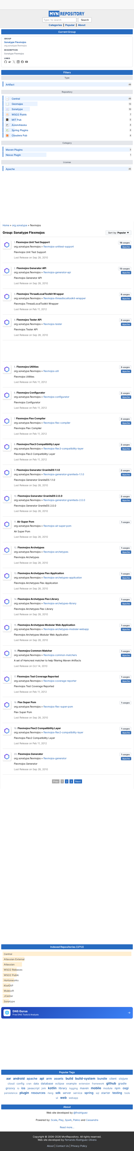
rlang (51, 1092)
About (81, 25)
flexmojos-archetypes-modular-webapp (66, 629)
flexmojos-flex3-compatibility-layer (63, 448)
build (70, 1078)
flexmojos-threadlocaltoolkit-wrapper (64, 298)
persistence (11, 1092)
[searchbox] (59, 19)
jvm (44, 1088)
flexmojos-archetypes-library (59, 603)
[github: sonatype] (5, 61)
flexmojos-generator (54, 758)
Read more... (67, 1127)
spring (89, 1093)
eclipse (60, 1083)
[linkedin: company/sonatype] (18, 61)
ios (23, 1088)
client (113, 1078)
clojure (123, 1078)
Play (61, 1119)
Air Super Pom (25, 521)
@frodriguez (80, 1112)
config (21, 1083)
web (63, 1097)
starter (106, 1093)
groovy (11, 1088)
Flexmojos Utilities (28, 366)
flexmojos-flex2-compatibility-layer (63, 732)
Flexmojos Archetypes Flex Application (41, 573)
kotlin (52, 1088)
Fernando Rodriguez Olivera (80, 1139)
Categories (55, 25)
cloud (11, 1083)
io (18, 1088)
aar (9, 1078)
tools (127, 1092)
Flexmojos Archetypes (31, 547)
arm (49, 1078)
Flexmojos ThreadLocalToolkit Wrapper (40, 293)
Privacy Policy (79, 1145)
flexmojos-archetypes (55, 551)
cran (29, 1083)
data (36, 1083)
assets (59, 1078)
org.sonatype (19, 225)
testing (117, 1093)
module (108, 1088)
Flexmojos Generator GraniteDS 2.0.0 (40, 495)
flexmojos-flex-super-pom (58, 706)
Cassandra (92, 1119)
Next (78, 781)
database (47, 1083)
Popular (70, 25)
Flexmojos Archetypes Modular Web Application (46, 624)
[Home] (67, 15)
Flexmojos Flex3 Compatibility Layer (38, 444)
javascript (34, 1088)
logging (74, 1088)
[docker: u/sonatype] (9, 61)
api (42, 1078)
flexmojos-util (51, 371)
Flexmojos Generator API (31, 268)
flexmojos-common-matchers (60, 655)
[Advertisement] (67, 4)
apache (32, 1078)
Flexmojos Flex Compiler (31, 418)
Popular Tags (67, 1072)
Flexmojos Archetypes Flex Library (38, 598)
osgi (126, 1088)
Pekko (76, 1119)
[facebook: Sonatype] (22, 61)
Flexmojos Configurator (31, 392)
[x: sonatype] (14, 61)
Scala (54, 1119)
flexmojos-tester (52, 323)
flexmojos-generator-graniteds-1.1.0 (63, 474)
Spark (68, 1119)
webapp (73, 1097)
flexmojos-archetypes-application (62, 577)
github (111, 1083)
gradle (122, 1083)
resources (38, 1093)
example (71, 1083)
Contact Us (62, 1145)
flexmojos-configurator (56, 396)
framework (98, 1083)
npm (118, 1088)
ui (57, 1097)
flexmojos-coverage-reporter (59, 680)
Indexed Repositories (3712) (67, 946)
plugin (25, 1093)
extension (85, 1083)
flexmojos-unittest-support (58, 246)
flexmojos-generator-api (57, 272)
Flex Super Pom (27, 702)
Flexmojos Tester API (29, 319)
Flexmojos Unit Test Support (33, 242)
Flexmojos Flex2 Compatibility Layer (39, 728)
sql (98, 1092)
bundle (102, 1078)
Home (6, 225)
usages (125, 242)
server (67, 1093)
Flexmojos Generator (30, 753)
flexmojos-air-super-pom (57, 525)
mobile (96, 1088)
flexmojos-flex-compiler (56, 422)
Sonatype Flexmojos (15, 42)
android (19, 1078)
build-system (85, 1078)
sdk (58, 1093)
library (63, 1088)
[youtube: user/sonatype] (26, 61)
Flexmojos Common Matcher (35, 650)
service (78, 1093)
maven (85, 1088)
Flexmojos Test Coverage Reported (38, 676)
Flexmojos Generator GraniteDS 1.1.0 (38, 469)
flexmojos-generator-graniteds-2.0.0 (64, 500)
